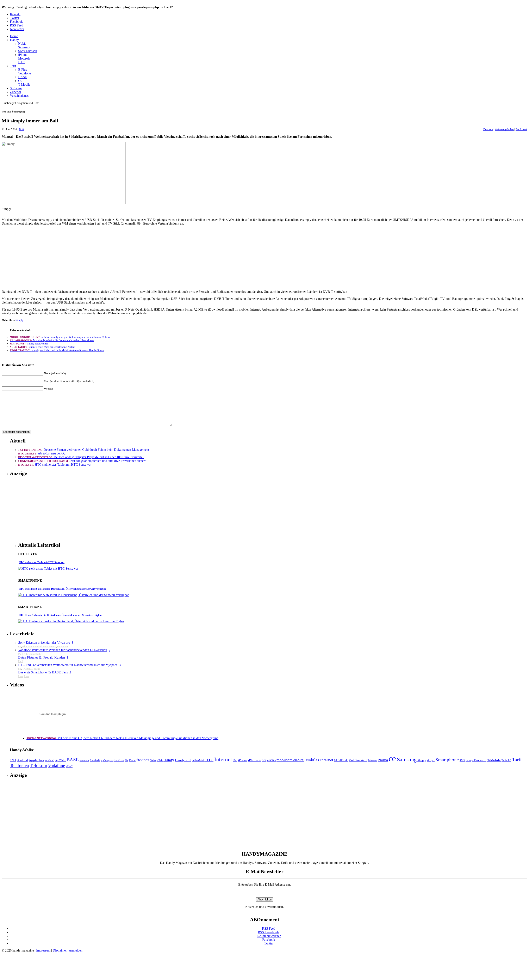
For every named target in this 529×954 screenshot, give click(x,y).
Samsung (24, 47)
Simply (19, 320)
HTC (21, 62)
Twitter (14, 18)
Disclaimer (60, 950)
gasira (37, 668)
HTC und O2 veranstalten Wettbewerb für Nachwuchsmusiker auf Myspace (67, 665)
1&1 (13, 760)
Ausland (49, 760)
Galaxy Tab (156, 760)
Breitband (84, 760)
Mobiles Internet (319, 760)
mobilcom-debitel (290, 760)
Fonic (132, 760)
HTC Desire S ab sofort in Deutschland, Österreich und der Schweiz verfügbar (60, 615)
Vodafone (24, 73)
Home (14, 36)
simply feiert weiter (29, 343)
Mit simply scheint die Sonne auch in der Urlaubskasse (52, 340)
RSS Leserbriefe (268, 932)
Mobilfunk (341, 760)
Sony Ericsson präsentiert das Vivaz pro (44, 642)
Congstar (108, 760)
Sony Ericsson (27, 51)
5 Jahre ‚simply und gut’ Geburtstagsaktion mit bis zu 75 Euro (60, 336)
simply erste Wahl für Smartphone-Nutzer (42, 346)
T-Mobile (24, 84)
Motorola (24, 58)
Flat (126, 760)
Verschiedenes (19, 95)
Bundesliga (96, 760)
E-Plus (22, 69)
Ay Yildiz (60, 760)
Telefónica (19, 765)
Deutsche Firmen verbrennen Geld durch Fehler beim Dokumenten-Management (83, 449)
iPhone (22, 54)
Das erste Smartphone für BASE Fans (43, 672)
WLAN (69, 766)
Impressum (43, 950)
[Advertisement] (264, 258)
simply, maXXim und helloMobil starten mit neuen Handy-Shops (57, 350)
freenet (142, 759)
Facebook (16, 21)
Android (22, 760)
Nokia (22, 43)
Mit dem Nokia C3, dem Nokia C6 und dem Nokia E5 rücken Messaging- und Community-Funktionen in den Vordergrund (122, 738)
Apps (41, 760)
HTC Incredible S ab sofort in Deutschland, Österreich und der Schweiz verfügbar (62, 588)
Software (16, 88)
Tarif (13, 66)
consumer (62, 646)
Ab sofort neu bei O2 (42, 453)
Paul (20, 653)
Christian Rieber (33, 653)
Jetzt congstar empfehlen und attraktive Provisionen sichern (82, 461)
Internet (223, 759)
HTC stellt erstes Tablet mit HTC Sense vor (55, 464)
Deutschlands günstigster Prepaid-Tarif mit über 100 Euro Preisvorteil (81, 457)
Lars (20, 676)
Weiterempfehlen (504, 129)
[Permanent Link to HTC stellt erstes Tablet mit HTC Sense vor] (48, 568)
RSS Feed (16, 25)
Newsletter (17, 29)
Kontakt (15, 14)
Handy (14, 40)
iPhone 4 (254, 760)
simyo (431, 760)
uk (19, 646)
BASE (22, 77)
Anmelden (75, 950)
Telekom (38, 765)
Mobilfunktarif (358, 760)
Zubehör (15, 92)
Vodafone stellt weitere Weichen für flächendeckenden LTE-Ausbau (62, 650)
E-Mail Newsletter (269, 936)
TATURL (27, 668)
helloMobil (198, 760)
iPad (235, 760)
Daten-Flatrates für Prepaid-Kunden (41, 657)
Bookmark (521, 129)
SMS (462, 760)
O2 (20, 80)
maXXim (271, 760)
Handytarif (183, 760)
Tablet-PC (506, 760)
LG (264, 760)
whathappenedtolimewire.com (39, 646)
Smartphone (447, 759)
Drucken (488, 129)
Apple (33, 760)
